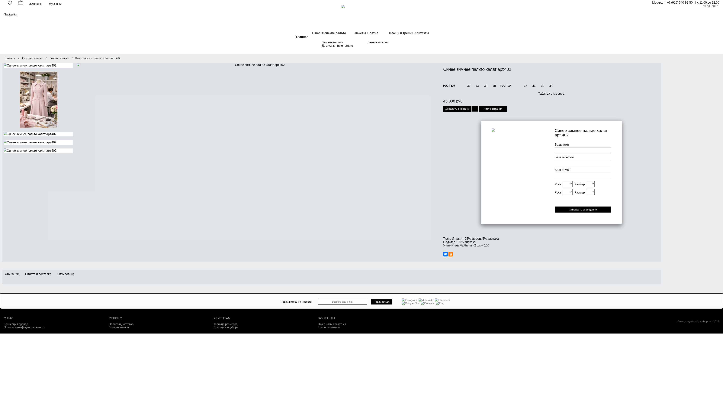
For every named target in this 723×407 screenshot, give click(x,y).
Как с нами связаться (332, 324)
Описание (12, 273)
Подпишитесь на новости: (296, 301)
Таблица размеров (551, 93)
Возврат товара (119, 327)
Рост (558, 184)
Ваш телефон (564, 157)
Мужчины (55, 3)
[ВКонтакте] (445, 254)
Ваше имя (562, 144)
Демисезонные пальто (337, 45)
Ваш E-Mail (562, 169)
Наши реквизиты (329, 327)
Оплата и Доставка (121, 324)
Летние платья (377, 42)
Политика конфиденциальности (24, 327)
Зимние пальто (332, 42)
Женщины (35, 3)
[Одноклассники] (450, 254)
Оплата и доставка (38, 274)
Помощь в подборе (226, 327)
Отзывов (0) (65, 274)
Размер (579, 184)
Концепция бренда (16, 324)
